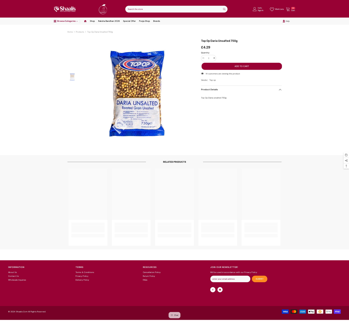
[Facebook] (212, 289)
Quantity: (205, 52)
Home (70, 32)
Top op (212, 80)
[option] (137, 93)
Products (80, 32)
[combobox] (173, 9)
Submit (260, 278)
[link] (286, 21)
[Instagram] (220, 289)
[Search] (176, 9)
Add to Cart (241, 66)
